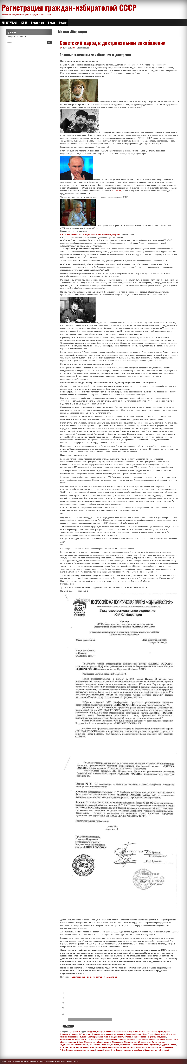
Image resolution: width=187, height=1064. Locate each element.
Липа (163, 1034)
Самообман (151, 1047)
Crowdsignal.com (143, 1026)
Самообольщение (165, 1047)
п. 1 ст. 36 (116, 191)
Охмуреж (115, 1045)
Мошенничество (139, 1037)
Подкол (173, 1045)
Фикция (106, 1050)
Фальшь (98, 1050)
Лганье (157, 1034)
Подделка (164, 1045)
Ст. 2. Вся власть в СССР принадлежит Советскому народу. (90, 235)
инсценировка (107, 1034)
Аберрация (91, 1032)
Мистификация (110, 1037)
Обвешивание (111, 1040)
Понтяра (94, 1047)
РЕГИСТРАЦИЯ (9, 22)
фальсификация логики (83, 1050)
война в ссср (151, 1032)
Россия (52, 22)
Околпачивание (81, 1045)
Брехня (142, 1032)
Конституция (37, 22)
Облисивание (166, 1040)
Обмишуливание (103, 1042)
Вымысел (64, 1034)
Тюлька (69, 1050)
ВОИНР (23, 22)
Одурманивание (67, 1045)
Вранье (167, 1032)
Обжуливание (124, 1040)
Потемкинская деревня (108, 1047)
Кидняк (138, 1034)
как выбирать (119, 1034)
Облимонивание (153, 1040)
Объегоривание (144, 1042)
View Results (130, 1026)
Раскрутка (131, 1047)
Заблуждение (85, 1034)
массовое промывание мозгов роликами (85, 1037)
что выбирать (138, 1050)
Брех (135, 1032)
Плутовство (154, 1045)
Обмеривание (90, 1042)
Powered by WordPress (56, 1061)
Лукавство (170, 1034)
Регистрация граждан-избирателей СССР (69, 7)
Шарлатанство (150, 1050)
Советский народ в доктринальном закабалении (113, 42)
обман (175, 1040)
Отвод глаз (105, 1045)
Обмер (80, 1042)
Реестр (62, 22)
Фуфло (119, 1050)
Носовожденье (91, 1040)
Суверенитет (74, 1032)
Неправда (79, 1040)
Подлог (72, 1047)
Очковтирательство (139, 1045)
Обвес (101, 1040)
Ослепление (94, 1045)
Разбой (123, 1047)
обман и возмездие (68, 1042)
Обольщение (117, 1042)
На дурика (151, 1037)
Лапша (151, 1034)
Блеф (130, 1032)
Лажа (144, 1034)
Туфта (62, 1050)
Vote (68, 1026)
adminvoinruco (83, 48)
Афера (100, 1032)
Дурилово (73, 1034)
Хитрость (127, 1050)
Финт (112, 1050)
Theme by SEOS (72, 1061)
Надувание (161, 1037)
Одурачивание (158, 1042)
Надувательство (67, 1040)
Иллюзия (96, 1034)
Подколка (64, 1047)
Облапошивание (137, 1040)
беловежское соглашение (115, 1032)
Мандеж (63, 1037)
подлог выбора (82, 1047)
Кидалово (130, 1034)
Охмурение (125, 1045)
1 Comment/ (164, 1050)
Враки (160, 1032)
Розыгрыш (141, 1047)
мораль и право (124, 1037)
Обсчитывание (130, 1042)
